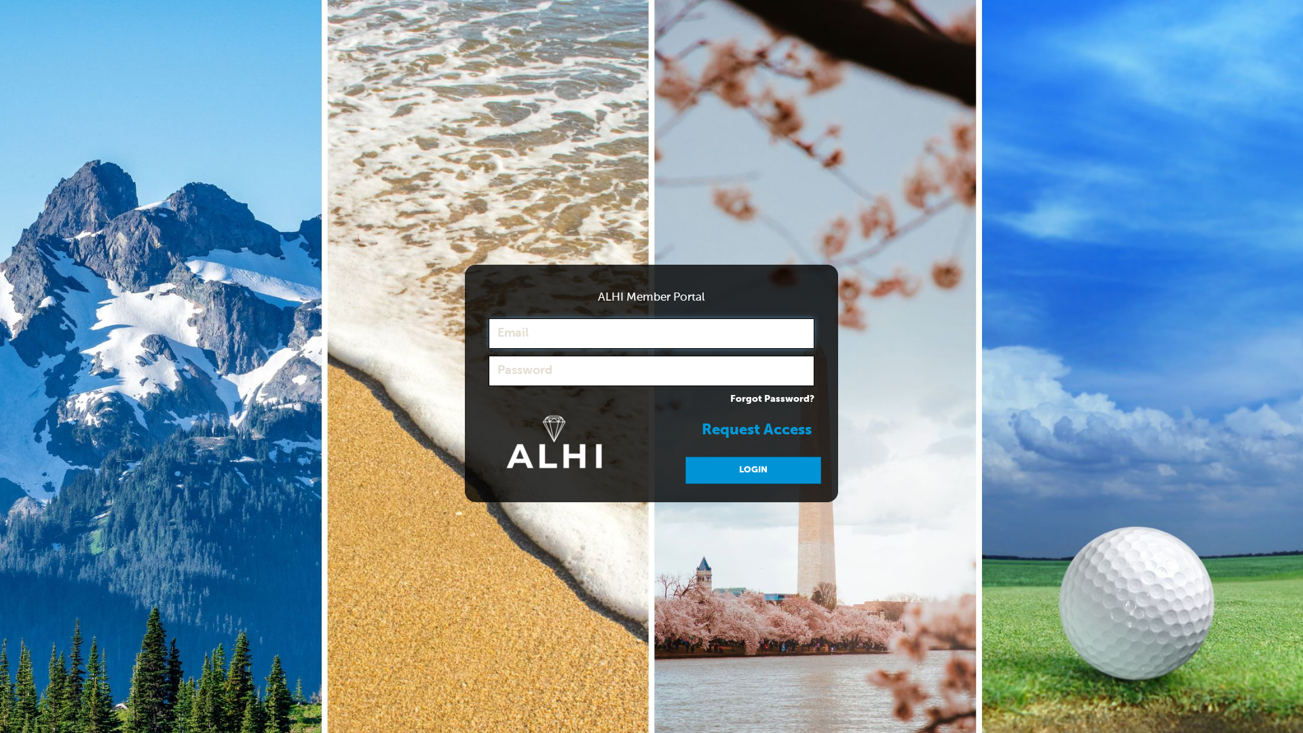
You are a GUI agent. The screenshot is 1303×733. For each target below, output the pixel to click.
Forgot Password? (772, 399)
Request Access (757, 430)
